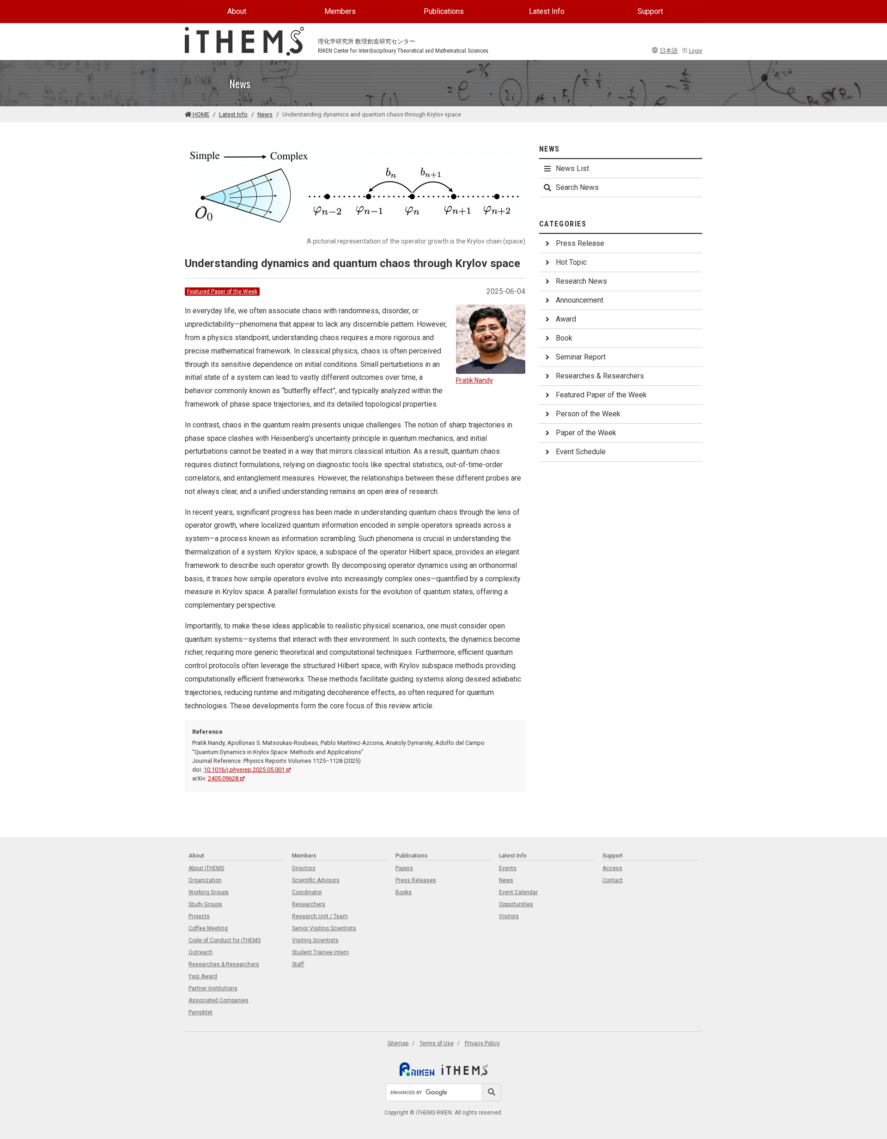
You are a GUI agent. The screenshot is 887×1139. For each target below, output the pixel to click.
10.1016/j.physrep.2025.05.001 (244, 769)
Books (403, 892)
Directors (304, 868)
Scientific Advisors (316, 880)
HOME (200, 114)
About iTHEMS (206, 868)
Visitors (509, 916)
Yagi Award (202, 976)
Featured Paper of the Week (222, 291)
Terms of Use (436, 1043)
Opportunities (516, 904)
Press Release (580, 243)
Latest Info (547, 11)
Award (566, 319)
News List (572, 168)
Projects (199, 916)
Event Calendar (518, 892)
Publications (444, 11)
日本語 (669, 50)
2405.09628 (223, 778)
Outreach (200, 952)
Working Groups (208, 892)
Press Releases (415, 880)
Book (564, 338)
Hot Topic (571, 262)
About (236, 11)
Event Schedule (581, 451)
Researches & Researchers (600, 376)
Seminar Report (581, 357)
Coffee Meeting (208, 928)
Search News (577, 187)
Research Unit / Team (320, 916)
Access (612, 868)
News (265, 114)
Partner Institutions (212, 988)
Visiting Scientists (315, 940)
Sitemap (398, 1043)
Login (695, 50)
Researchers (308, 904)
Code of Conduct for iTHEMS (224, 940)
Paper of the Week (586, 432)
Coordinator (307, 892)
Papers (404, 868)
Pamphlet (200, 1012)
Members (340, 11)
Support (650, 11)
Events (507, 868)
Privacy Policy (482, 1043)
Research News (581, 281)
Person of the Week (588, 413)
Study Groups (205, 904)
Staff (298, 964)
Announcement (579, 300)
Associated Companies (218, 1000)
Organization (205, 880)
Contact (612, 880)
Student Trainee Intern (320, 952)
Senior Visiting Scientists (324, 928)
